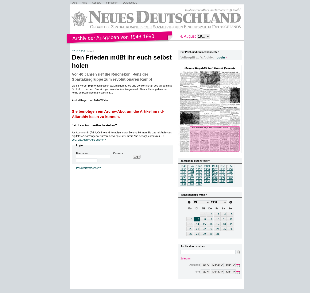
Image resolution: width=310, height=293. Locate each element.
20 (190, 229)
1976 (199, 178)
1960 (183, 172)
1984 (207, 181)
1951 (222, 166)
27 (190, 233)
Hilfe (84, 2)
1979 (222, 178)
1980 (230, 178)
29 (204, 233)
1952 (230, 166)
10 (217, 219)
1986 (222, 181)
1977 (207, 178)
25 (224, 229)
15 (204, 224)
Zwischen (194, 264)
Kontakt (96, 2)
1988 (183, 184)
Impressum (111, 2)
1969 (199, 175)
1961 (191, 172)
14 (197, 224)
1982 (191, 181)
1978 (215, 178)
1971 (215, 175)
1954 (191, 169)
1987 (230, 181)
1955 (199, 169)
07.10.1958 (78, 51)
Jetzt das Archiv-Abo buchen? (89, 139)
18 (224, 224)
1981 (183, 181)
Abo (74, 2)
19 (231, 224)
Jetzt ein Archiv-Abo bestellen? (94, 125)
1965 (222, 172)
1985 (215, 181)
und (197, 271)
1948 (199, 166)
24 (217, 229)
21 (197, 229)
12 (231, 219)
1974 (183, 178)
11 (224, 219)
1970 (207, 175)
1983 (199, 181)
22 (204, 229)
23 (211, 229)
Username (82, 153)
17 (217, 224)
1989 (191, 184)
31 (217, 233)
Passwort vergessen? (88, 168)
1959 (230, 169)
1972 (222, 175)
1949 (207, 166)
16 (211, 224)
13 (190, 224)
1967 (183, 175)
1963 (207, 172)
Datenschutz (130, 2)
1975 (191, 178)
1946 (183, 166)
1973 (230, 175)
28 (197, 233)
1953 (183, 169)
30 (211, 233)
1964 (215, 172)
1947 (191, 166)
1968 (191, 175)
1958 (222, 169)
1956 (207, 169)
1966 (230, 172)
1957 (215, 169)
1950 (215, 166)
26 (231, 229)
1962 (199, 172)
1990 (199, 184)
